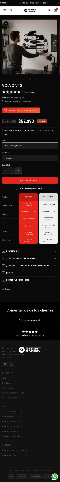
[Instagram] (5, 364)
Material (5, 152)
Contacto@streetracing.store (16, 450)
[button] (30, 251)
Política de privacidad (12, 421)
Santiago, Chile (9, 455)
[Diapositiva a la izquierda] (24, 80)
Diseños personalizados (13, 393)
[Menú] (5, 10)
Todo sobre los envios (12, 411)
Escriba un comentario (30, 320)
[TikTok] (11, 364)
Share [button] (8, 289)
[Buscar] (11, 10)
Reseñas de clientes (11, 397)
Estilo (4, 140)
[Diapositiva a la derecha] (36, 80)
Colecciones (7, 388)
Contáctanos (8, 416)
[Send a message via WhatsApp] (55, 477)
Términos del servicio (12, 436)
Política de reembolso (12, 426)
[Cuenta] (49, 10)
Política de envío (10, 431)
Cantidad (6, 165)
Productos (7, 383)
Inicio (4, 378)
